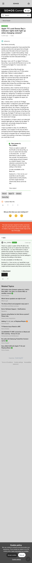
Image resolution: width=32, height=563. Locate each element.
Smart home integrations (8, 318)
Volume (4, 193)
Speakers (4, 311)
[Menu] (3, 3)
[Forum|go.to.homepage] (12, 10)
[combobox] (16, 15)
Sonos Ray (5, 197)
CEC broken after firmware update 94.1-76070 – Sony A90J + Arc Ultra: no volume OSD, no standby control (15, 291)
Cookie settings (18, 362)
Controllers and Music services (10, 306)
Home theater (6, 21)
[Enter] (3, 15)
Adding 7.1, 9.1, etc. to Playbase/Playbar (13, 321)
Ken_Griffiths (7, 242)
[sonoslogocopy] (16, 3)
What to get (4, 301)
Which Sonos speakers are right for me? (13, 298)
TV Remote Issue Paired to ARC (10, 326)
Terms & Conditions (7, 362)
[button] (2, 11)
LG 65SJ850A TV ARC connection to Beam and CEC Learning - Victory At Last (15, 332)
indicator (18, 193)
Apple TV (11, 193)
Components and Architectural (9, 336)
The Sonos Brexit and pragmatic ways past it (15, 304)
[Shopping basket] (28, 3)
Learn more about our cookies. (20, 551)
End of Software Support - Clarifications (13, 309)
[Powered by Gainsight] (16, 358)
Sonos (15, 159)
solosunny (7, 41)
